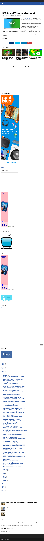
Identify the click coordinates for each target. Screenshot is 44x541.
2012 (3, 490)
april (4, 476)
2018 (3, 482)
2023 (3, 367)
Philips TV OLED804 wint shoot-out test (11, 380)
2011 (3, 491)
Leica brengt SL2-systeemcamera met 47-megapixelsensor (15, 430)
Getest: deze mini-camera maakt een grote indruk (13, 398)
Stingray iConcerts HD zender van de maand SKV (13, 446)
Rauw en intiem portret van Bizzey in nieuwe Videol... (14, 386)
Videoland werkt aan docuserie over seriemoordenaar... (14, 445)
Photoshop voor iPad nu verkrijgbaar (10, 460)
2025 (3, 364)
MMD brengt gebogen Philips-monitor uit (11, 394)
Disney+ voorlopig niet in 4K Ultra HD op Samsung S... (14, 408)
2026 (3, 363)
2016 (3, 484)
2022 (3, 368)
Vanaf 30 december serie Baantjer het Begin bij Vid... (14, 412)
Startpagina (3, 494)
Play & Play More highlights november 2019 (12, 462)
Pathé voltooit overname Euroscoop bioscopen (12, 416)
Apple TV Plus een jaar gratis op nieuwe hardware (13, 463)
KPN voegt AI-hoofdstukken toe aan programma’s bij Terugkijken (22, 58)
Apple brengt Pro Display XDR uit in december (12, 420)
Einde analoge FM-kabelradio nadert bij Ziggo (12, 409)
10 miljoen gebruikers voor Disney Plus (11, 422)
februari (5, 479)
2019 (3, 372)
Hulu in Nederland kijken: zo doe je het (11, 411)
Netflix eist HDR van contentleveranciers (11, 389)
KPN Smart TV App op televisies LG (10, 402)
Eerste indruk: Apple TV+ (8, 459)
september (5, 469)
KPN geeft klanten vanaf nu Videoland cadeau (35, 58)
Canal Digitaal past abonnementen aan (11, 384)
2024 (3, 366)
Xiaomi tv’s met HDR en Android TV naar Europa (12, 427)
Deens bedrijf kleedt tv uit (8, 413)
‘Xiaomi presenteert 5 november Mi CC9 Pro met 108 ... (14, 452)
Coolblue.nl (3, 167)
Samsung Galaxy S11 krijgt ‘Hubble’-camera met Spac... (14, 417)
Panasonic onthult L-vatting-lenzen (10, 431)
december (5, 374)
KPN (5, 9)
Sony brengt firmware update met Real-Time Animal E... (14, 401)
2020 (3, 371)
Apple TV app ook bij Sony (8, 449)
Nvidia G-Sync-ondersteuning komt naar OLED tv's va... (14, 438)
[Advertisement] (22, 332)
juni (4, 473)
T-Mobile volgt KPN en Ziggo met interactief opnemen (14, 404)
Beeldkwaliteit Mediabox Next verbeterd (11, 419)
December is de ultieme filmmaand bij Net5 (12, 397)
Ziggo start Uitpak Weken (8, 453)
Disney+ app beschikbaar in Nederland (11, 429)
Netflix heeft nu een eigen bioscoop (10, 383)
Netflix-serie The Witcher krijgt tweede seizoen (13, 406)
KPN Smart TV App (26, 18)
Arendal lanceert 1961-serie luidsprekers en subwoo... (14, 444)
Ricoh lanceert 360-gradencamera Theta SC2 (12, 395)
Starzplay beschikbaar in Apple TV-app (11, 390)
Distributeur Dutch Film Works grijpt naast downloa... (14, 451)
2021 (3, 370)
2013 (3, 489)
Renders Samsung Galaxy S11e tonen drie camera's (13, 379)
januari (4, 480)
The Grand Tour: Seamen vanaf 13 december (12, 378)
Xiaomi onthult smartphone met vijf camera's (12, 448)
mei (4, 474)
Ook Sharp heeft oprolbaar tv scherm (10, 405)
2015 (3, 486)
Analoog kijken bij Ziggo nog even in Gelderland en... (14, 376)
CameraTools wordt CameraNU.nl (10, 435)
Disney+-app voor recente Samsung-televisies (12, 434)
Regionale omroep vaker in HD (9, 415)
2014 (3, 487)
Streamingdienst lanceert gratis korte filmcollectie (13, 393)
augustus (5, 470)
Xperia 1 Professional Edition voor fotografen (12, 466)
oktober (5, 468)
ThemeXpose (7, 539)
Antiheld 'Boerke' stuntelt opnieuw (13, 507)
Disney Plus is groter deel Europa (9, 424)
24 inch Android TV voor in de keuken (10, 426)
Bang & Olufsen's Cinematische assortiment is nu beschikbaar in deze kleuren (21, 502)
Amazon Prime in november (8, 455)
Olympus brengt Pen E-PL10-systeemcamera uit (13, 391)
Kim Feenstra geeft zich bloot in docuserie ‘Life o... (13, 457)
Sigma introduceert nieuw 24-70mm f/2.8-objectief (13, 433)
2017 (3, 483)
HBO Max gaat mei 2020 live (8, 464)
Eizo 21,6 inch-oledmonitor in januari (10, 423)
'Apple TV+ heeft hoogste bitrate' (10, 437)
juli (4, 472)
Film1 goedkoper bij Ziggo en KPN (10, 441)
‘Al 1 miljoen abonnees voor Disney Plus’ (11, 442)
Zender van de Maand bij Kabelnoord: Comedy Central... (14, 456)
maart (4, 477)
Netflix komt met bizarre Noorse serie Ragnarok (13, 387)
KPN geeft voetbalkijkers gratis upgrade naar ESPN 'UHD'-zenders (7, 58)
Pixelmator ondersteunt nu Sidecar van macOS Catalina (14, 400)
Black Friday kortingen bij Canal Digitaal (11, 382)
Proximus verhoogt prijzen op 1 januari (11, 440)
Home (3, 9)
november (5, 375)
